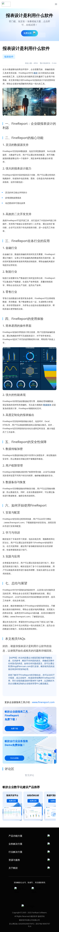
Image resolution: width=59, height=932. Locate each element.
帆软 (36, 73)
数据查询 (47, 404)
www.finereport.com (43, 702)
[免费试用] (29, 368)
